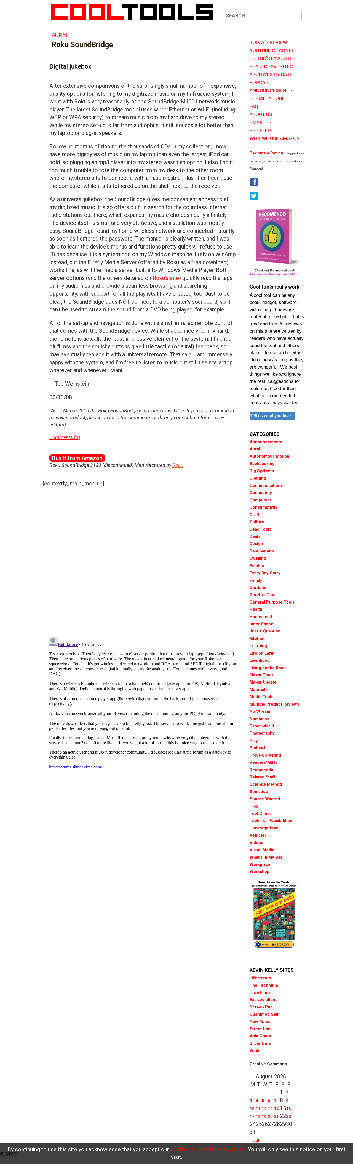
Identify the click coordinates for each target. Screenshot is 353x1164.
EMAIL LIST (262, 122)
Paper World (262, 726)
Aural (60, 35)
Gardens (258, 587)
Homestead (261, 616)
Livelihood (260, 660)
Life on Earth (262, 653)
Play (254, 740)
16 (288, 1108)
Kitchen (257, 638)
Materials (259, 689)
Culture (257, 521)
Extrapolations (263, 999)
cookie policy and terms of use (207, 1149)
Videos (256, 842)
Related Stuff (263, 777)
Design (256, 543)
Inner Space (261, 623)
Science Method (266, 784)
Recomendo (261, 769)
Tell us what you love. (271, 415)
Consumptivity (263, 507)
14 (276, 1108)
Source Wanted (265, 798)
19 (264, 1116)
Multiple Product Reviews (274, 704)
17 (252, 1116)
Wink (254, 1050)
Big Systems (262, 470)
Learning (258, 645)
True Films (260, 992)
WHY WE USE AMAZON (275, 138)
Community (261, 492)
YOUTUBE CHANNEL (272, 50)
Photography (262, 733)
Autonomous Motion (269, 456)
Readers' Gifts (263, 762)
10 (252, 1108)
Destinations (262, 551)
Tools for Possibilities (271, 820)
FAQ (254, 106)
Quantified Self (264, 1014)
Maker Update (263, 682)
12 (264, 1108)
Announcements (266, 441)
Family (256, 580)
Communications (266, 485)
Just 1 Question (265, 631)
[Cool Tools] (134, 12)
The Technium (264, 985)
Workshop (259, 871)
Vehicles (258, 835)
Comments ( (62, 437)
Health (256, 609)
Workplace (260, 864)
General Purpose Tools (272, 602)
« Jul (254, 1140)
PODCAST (260, 82)
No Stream (260, 711)
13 (270, 1108)
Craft (255, 514)
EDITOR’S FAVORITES (273, 58)
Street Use (260, 1028)
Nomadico (259, 718)
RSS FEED (260, 130)
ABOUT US (261, 114)
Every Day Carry (265, 572)
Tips (254, 806)
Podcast (258, 747)
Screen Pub (261, 1007)
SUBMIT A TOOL (267, 98)
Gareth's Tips (262, 594)
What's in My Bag (266, 857)
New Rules (260, 1021)
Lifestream (260, 977)
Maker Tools (262, 674)
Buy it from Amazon (77, 458)
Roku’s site (166, 278)
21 (276, 1116)
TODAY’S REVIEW (268, 42)
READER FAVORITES (271, 66)
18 (258, 1116)
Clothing (258, 478)
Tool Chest (260, 813)
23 (288, 1116)
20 (270, 1116)
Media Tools (261, 696)
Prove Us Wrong (265, 755)
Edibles (257, 565)
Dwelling (258, 558)
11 (258, 1108)
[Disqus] (143, 561)
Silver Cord (260, 1043)
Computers (260, 500)
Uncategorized (264, 828)
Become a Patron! (267, 153)
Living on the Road (268, 667)
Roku (177, 465)
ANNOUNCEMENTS (271, 90)
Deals (255, 536)
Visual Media (262, 849)
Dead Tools (260, 529)
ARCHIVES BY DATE (271, 74)
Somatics (259, 791)
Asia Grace (260, 1036)
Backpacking (262, 463)
